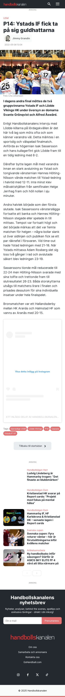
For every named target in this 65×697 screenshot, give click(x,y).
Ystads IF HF (10, 433)
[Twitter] (37, 675)
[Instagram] (18, 675)
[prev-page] (26, 573)
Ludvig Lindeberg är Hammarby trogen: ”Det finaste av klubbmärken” (43, 476)
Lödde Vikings (35, 428)
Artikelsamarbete (36, 550)
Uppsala (55, 428)
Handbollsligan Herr (37, 470)
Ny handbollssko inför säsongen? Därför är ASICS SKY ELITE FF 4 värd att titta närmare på (42, 558)
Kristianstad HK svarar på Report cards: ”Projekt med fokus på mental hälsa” (43, 498)
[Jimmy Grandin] (8, 38)
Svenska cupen (35, 530)
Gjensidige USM (18, 428)
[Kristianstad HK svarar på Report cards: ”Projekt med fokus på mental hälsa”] (13, 497)
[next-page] (36, 573)
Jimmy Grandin (21, 38)
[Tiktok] (46, 675)
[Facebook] (28, 675)
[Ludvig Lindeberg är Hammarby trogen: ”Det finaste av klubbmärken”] (13, 477)
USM (5, 18)
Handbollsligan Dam (37, 490)
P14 (46, 428)
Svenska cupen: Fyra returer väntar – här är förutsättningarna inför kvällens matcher (42, 538)
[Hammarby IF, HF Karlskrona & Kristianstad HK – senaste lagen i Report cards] (13, 517)
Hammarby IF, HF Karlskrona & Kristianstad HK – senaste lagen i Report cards (43, 518)
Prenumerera (52, 620)
